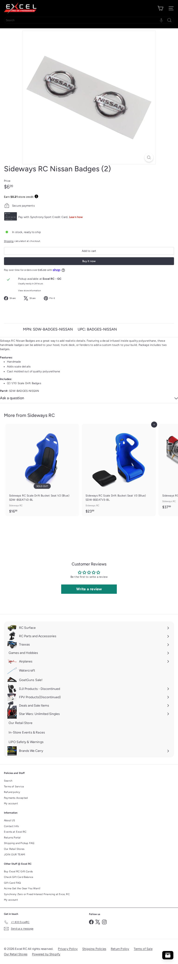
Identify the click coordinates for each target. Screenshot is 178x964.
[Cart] (160, 8)
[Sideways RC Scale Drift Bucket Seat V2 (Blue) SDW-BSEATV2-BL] (42, 470)
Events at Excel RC (15, 831)
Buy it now (89, 261)
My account (11, 803)
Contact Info (11, 826)
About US (9, 820)
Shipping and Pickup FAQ (19, 843)
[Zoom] (149, 157)
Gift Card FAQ (12, 882)
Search (8, 780)
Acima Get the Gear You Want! (22, 888)
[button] (161, 20)
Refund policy (12, 792)
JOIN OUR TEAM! (14, 854)
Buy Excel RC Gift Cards (18, 871)
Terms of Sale (143, 949)
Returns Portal (12, 837)
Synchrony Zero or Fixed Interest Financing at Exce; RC (37, 894)
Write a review (89, 589)
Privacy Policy (68, 949)
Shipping (8, 241)
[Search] (169, 20)
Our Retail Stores (14, 848)
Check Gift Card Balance (18, 877)
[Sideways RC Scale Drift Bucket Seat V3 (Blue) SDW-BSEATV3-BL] (119, 470)
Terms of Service (14, 786)
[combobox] (89, 20)
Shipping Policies (94, 949)
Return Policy (120, 949)
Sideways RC (41, 415)
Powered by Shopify (46, 954)
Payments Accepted (16, 797)
